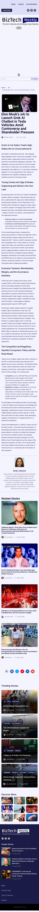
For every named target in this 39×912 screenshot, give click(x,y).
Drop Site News (31, 4)
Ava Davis (9, 578)
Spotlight (23, 626)
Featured (7, 723)
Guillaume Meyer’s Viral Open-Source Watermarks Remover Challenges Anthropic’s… (24, 861)
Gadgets (15, 772)
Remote (15, 626)
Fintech (17, 750)
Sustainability (17, 723)
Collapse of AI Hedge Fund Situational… (17, 755)
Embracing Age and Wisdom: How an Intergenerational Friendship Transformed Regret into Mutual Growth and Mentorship (19, 651)
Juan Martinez (12, 784)
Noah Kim (9, 657)
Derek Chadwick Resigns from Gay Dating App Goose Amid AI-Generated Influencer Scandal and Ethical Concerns (19, 572)
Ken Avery (11, 710)
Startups (16, 546)
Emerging (7, 772)
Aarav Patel (10, 616)
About (13, 4)
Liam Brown (10, 537)
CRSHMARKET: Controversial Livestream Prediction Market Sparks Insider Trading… (24, 874)
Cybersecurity (11, 504)
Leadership (7, 626)
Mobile (9, 546)
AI (8, 88)
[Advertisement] (19, 51)
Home (3, 88)
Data (8, 701)
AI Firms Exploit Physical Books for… (16, 706)
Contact (21, 4)
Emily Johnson (9, 137)
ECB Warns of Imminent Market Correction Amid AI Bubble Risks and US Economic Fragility (18, 612)
